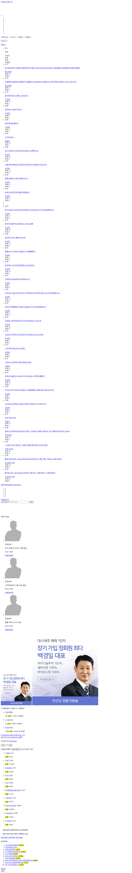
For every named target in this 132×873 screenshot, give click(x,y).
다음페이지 (5, 499)
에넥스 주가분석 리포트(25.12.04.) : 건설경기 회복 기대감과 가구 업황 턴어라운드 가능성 (37, 431)
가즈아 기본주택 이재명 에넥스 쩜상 (18, 362)
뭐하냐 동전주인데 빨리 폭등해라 (17, 192)
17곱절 (7, 99)
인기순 (13, 37)
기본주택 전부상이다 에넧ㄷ (15, 348)
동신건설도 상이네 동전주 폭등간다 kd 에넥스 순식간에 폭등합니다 (29, 210)
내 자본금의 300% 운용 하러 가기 (13, 735)
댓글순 (28, 37)
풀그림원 (8, 72)
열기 (3, 871)
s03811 (7, 141)
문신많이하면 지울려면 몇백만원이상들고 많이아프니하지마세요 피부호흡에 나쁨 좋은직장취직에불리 (42, 68)
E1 (7, 783)
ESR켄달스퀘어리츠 (13, 790)
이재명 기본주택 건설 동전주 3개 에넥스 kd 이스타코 (24, 334)
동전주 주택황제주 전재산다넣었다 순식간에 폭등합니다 (25, 307)
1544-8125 (13, 741)
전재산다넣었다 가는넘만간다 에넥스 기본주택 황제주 (25, 376)
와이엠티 (9, 712)
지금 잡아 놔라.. (10, 418)
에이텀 (8, 798)
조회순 (20, 37)
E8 (7, 760)
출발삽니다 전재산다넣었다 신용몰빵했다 (20, 251)
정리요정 (8, 435)
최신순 (5, 37)
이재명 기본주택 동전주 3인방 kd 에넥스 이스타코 (23, 321)
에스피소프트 (11, 805)
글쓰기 (3, 44)
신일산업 (9, 720)
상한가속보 (9, 449)
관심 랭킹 (19, 837)
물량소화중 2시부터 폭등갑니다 (16, 178)
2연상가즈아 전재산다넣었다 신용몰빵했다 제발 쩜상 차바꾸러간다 (29, 390)
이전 (3, 745)
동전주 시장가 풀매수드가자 (15, 237)
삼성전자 (9, 727)
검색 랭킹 (4, 837)
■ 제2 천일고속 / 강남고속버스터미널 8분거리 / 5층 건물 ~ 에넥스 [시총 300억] (33, 459)
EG (7, 775)
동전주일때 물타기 (12, 123)
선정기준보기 (16, 749)
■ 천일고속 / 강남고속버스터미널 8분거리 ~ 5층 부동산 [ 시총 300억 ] (30, 473)
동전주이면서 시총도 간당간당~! (17, 95)
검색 (31, 502)
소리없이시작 (10, 463)
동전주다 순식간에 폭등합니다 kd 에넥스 (20, 265)
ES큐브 (8, 768)
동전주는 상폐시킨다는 (13, 109)
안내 (8, 485)
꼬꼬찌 (7, 154)
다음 (10, 745)
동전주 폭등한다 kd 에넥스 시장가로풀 (19, 224)
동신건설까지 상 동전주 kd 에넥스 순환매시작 (21, 151)
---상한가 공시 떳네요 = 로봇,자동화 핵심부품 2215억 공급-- (26, 445)
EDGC (8, 753)
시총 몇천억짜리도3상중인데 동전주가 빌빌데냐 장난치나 (26, 164)
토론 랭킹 (11, 837)
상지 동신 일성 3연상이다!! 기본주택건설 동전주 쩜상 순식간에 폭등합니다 (32, 293)
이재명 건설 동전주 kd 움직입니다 (17, 279)
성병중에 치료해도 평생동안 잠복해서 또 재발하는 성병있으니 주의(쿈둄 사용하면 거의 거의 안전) (41, 82)
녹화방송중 (9, 555)
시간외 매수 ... (10, 137)
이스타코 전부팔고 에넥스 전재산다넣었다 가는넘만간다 (25, 404)
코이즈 (9, 821)
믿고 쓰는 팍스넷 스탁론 (11, 737)
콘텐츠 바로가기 (7, 2)
